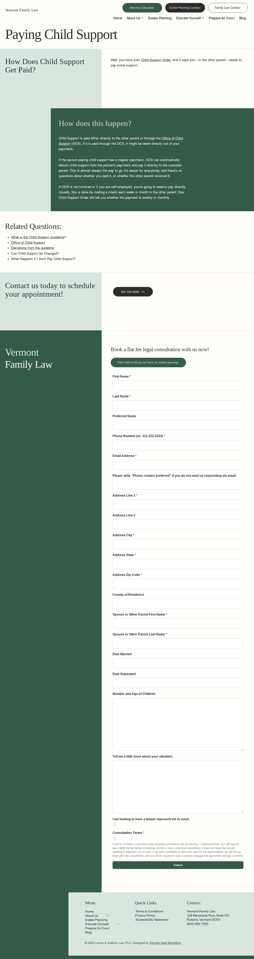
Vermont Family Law (21, 10)
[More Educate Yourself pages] (203, 18)
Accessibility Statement (152, 920)
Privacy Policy (145, 915)
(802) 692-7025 (197, 924)
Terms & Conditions (149, 911)
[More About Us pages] (142, 18)
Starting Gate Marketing (165, 943)
